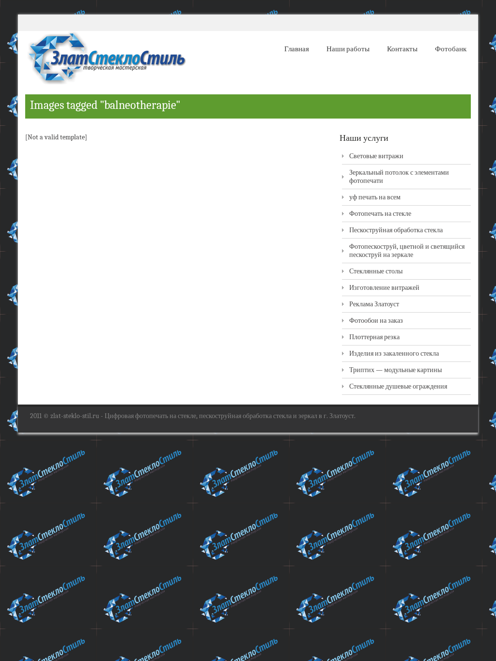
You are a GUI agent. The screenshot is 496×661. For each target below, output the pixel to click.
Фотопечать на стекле (380, 214)
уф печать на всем (375, 197)
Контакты (402, 49)
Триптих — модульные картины (395, 370)
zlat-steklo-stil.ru (74, 416)
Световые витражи (376, 156)
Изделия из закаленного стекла (394, 353)
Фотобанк (450, 49)
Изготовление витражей (384, 288)
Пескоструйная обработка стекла (396, 230)
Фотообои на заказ (376, 320)
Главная (296, 49)
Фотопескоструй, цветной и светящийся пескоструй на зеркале (407, 250)
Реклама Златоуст (374, 304)
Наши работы (348, 49)
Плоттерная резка (374, 337)
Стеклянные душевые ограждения (398, 386)
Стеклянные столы (376, 271)
